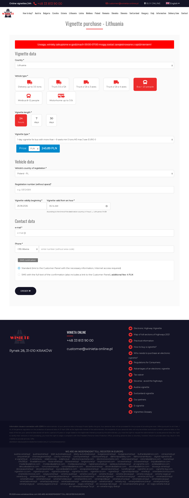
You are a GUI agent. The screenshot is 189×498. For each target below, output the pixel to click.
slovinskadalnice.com (139, 466)
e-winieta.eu (36, 459)
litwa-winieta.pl (55, 461)
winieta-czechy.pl (88, 474)
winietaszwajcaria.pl (49, 481)
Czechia (55, 13)
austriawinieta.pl (40, 454)
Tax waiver (139, 375)
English (173, 3)
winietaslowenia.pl (28, 481)
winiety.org (120, 481)
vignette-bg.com (164, 469)
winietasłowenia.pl (70, 481)
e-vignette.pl (21, 459)
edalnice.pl (64, 459)
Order (24, 291)
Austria (38, 13)
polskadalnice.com (161, 464)
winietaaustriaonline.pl (58, 476)
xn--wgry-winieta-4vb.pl (158, 484)
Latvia (81, 13)
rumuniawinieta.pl (50, 466)
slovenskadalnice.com (115, 466)
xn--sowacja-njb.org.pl (106, 484)
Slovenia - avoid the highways (148, 381)
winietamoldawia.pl (62, 479)
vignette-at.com (145, 469)
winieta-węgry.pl (163, 474)
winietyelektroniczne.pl (140, 481)
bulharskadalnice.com (148, 454)
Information (161, 13)
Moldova (89, 13)
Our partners (140, 399)
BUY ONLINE (153, 3)
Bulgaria (46, 13)
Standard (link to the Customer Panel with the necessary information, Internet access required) (71, 268)
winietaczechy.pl (146, 476)
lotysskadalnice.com (160, 461)
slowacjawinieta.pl (24, 469)
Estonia (64, 13)
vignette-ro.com (80, 471)
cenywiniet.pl (23, 456)
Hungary (144, 13)
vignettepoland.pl (130, 471)
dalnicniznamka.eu (142, 456)
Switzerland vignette (144, 393)
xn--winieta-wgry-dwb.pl (108, 486)
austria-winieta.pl (22, 454)
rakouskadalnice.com (29, 466)
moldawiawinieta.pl (77, 464)
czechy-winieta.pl (62, 456)
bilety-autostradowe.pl (84, 454)
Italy (152, 13)
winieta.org (21, 476)
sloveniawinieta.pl (94, 466)
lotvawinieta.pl (124, 461)
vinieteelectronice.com (29, 474)
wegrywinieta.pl (50, 474)
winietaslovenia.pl (140, 479)
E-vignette (139, 405)
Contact (184, 13)
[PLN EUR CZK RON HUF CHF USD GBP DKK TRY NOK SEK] (34, 148)
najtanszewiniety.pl (98, 464)
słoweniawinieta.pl (110, 469)
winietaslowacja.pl (160, 479)
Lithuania (73, 13)
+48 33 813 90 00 (49, 3)
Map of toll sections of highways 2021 (152, 334)
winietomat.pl (105, 481)
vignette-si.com (98, 471)
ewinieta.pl (169, 459)
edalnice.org (50, 459)
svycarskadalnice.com (66, 469)
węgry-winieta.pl (85, 484)
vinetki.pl (145, 471)
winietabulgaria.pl (105, 476)
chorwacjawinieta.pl (41, 456)
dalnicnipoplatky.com (120, 456)
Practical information (144, 341)
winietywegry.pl (26, 484)
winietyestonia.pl (161, 481)
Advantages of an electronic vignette (152, 368)
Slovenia (124, 13)
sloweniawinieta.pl (44, 469)
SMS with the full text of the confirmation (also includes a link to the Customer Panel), (77, 274)
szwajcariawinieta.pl (89, 469)
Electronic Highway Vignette (148, 328)
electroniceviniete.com (108, 459)
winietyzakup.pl (67, 484)
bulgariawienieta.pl (107, 454)
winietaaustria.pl (37, 476)
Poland (97, 13)
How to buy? (28, 13)
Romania (105, 13)
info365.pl (23, 461)
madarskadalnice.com (29, 464)
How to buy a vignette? (145, 347)
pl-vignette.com (141, 464)
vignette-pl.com (41, 471)
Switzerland (134, 13)
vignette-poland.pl (60, 471)
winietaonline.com (83, 479)
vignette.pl (113, 471)
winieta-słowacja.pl (125, 474)
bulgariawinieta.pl (126, 454)
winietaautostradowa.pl (83, 476)
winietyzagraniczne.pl (47, 484)
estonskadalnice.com (150, 459)
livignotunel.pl (88, 461)
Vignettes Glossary (143, 412)
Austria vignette (141, 387)
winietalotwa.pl (43, 479)
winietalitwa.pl (26, 479)
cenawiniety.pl (168, 454)
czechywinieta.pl (81, 456)
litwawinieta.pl (72, 461)
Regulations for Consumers (147, 362)
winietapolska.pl (102, 479)
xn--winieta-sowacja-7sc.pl (81, 486)
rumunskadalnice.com (72, 466)
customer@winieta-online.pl (123, 3)
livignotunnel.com (106, 461)
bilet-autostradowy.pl (61, 454)
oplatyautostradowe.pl (120, 464)
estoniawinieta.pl (130, 459)
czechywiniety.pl (100, 456)
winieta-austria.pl (69, 474)
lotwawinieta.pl (141, 461)
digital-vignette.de (163, 456)
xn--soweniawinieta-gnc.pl (132, 484)
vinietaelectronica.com (163, 471)
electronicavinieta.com (83, 459)
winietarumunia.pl (121, 479)
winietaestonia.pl (164, 476)
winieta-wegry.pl (144, 474)
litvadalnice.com (38, 461)
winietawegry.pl (89, 481)
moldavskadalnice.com (54, 464)
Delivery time (173, 13)
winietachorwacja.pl (125, 476)
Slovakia (115, 13)
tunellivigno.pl (128, 469)
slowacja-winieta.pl (161, 466)
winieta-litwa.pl (106, 474)
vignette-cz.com (23, 471)
